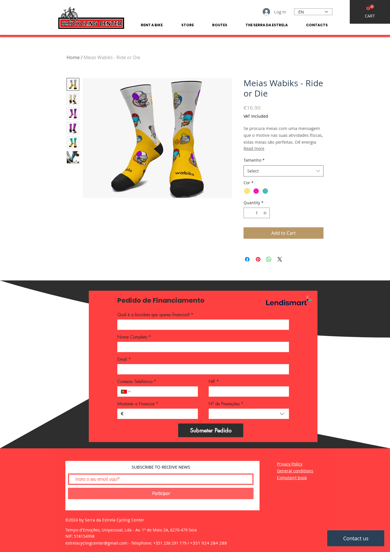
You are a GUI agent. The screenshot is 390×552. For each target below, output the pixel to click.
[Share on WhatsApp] (269, 259)
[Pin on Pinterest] (258, 259)
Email (124, 359)
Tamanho (254, 160)
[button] (370, 7)
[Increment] (265, 213)
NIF (214, 381)
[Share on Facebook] (247, 259)
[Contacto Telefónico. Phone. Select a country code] (126, 391)
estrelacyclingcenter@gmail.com (96, 543)
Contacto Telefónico (136, 381)
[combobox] (283, 170)
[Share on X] (279, 259)
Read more (254, 148)
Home (73, 57)
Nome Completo (134, 337)
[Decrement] (248, 213)
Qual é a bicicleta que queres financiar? (155, 314)
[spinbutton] (257, 213)
